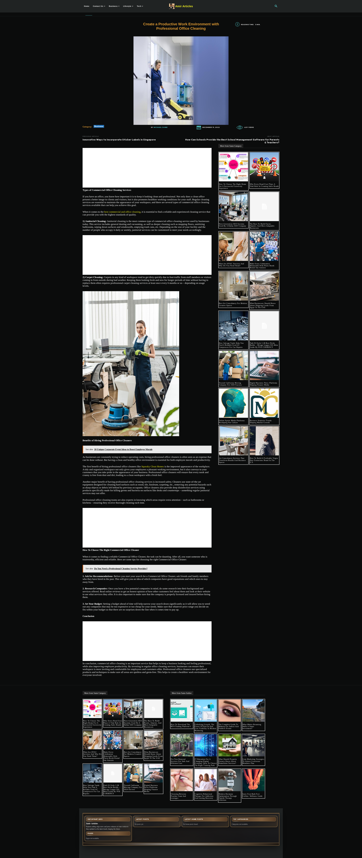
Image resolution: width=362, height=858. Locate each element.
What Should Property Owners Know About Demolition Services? (228, 761)
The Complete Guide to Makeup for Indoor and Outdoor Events (229, 727)
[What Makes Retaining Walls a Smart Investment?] (254, 710)
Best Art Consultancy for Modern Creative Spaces (133, 754)
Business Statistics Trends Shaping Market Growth (261, 422)
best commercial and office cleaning (122, 212)
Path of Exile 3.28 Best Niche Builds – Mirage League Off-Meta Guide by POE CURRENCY (264, 345)
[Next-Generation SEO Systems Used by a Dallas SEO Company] (233, 206)
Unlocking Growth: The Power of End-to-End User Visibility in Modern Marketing (205, 728)
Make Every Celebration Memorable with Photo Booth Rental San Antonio (262, 266)
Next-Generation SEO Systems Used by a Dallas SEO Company (232, 225)
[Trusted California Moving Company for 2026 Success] (233, 365)
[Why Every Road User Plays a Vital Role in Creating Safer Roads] (264, 166)
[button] (276, 6)
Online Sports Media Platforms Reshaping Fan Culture (232, 422)
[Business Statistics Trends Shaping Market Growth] (264, 403)
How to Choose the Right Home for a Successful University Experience (232, 186)
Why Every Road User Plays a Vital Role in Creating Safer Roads (264, 185)
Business (98, 126)
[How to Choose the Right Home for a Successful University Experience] (233, 166)
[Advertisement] (147, 168)
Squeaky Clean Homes (152, 466)
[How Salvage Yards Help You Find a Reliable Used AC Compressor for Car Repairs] (233, 325)
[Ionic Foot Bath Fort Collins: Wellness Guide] (254, 780)
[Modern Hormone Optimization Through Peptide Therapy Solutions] (230, 780)
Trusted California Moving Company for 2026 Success (230, 384)
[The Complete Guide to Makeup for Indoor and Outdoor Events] (230, 710)
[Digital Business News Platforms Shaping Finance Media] (264, 365)
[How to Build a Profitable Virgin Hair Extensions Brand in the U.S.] (264, 441)
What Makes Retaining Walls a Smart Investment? (252, 727)
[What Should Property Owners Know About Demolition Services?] (230, 745)
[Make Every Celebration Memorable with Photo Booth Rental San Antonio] (264, 246)
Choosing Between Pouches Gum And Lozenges (178, 796)
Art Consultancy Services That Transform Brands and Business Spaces (232, 460)
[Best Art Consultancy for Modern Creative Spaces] (233, 286)
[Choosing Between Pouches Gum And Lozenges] (182, 780)
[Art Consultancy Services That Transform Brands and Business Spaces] (233, 441)
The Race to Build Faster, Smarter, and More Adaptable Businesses (262, 226)
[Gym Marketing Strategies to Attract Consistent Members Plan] (254, 745)
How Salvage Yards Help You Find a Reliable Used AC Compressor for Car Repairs (231, 345)
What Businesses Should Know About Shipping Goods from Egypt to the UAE (263, 305)
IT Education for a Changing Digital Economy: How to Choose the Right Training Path (205, 762)
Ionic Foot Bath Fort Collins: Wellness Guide (253, 795)
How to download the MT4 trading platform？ (181, 725)
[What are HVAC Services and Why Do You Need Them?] (233, 246)
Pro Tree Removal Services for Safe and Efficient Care (180, 761)
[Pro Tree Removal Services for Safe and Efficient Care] (182, 745)
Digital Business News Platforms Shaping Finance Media (263, 384)
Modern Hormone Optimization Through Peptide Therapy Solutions (228, 797)
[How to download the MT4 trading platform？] (182, 710)
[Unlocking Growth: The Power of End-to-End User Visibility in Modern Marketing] (206, 710)
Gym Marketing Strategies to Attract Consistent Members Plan (253, 761)
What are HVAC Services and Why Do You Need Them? (231, 265)
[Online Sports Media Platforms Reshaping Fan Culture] (233, 403)
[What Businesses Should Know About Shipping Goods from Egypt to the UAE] (264, 286)
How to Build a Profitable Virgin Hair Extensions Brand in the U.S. (264, 460)
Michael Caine (161, 127)
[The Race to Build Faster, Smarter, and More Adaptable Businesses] (264, 206)
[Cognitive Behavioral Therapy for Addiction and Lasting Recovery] (206, 780)
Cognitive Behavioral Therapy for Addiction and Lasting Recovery (204, 796)
